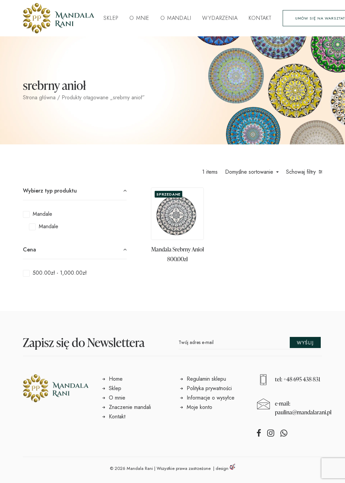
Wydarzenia (220, 18)
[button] (177, 213)
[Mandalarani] (58, 18)
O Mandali (175, 18)
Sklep (110, 18)
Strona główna (39, 97)
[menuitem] (111, 18)
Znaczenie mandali (130, 407)
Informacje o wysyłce (210, 398)
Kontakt (260, 18)
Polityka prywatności (209, 388)
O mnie (139, 18)
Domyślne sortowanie (249, 172)
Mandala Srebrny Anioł (177, 249)
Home (116, 379)
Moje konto (199, 407)
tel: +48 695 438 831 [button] (297, 379)
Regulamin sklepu (206, 379)
